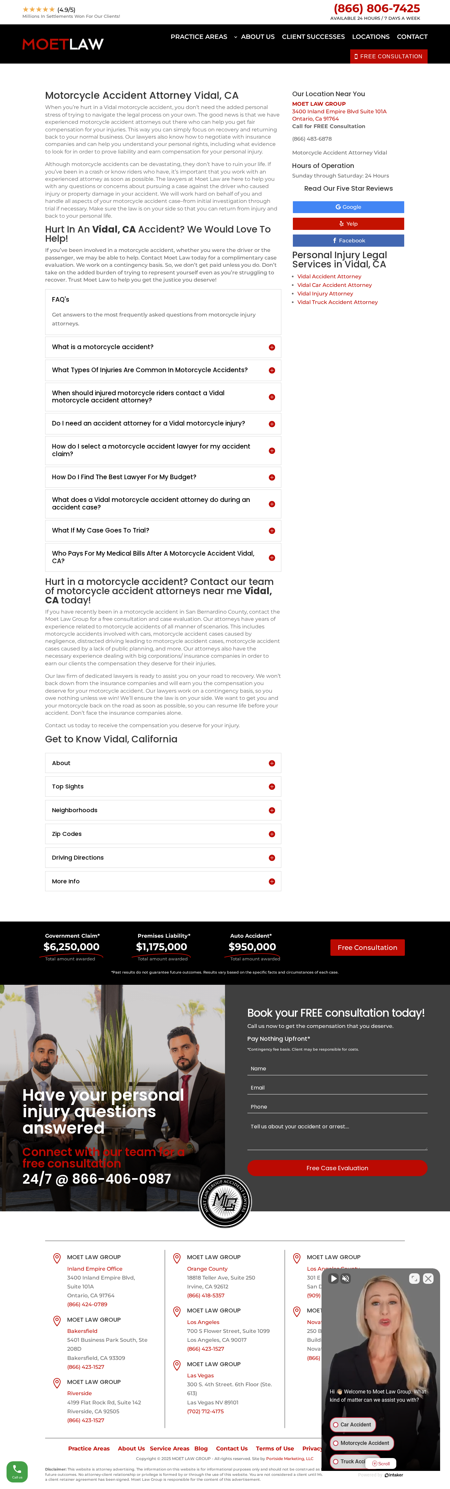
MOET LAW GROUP (319, 104)
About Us (258, 37)
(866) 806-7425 (377, 8)
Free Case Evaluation (337, 1168)
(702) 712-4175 (205, 1411)
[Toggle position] (414, 1278)
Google (352, 207)
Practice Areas (199, 37)
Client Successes (313, 37)
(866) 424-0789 (87, 1304)
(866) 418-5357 (206, 1295)
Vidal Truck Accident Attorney (337, 302)
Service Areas (169, 1448)
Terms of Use (275, 1448)
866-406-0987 (121, 1179)
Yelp (352, 224)
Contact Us (232, 1448)
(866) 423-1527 (85, 1367)
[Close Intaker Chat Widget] (428, 1278)
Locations (371, 37)
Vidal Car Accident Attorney (334, 285)
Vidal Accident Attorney (329, 276)
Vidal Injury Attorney (325, 293)
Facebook (352, 240)
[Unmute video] (333, 1278)
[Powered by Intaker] (394, 1475)
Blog (201, 1448)
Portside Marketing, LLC (290, 1458)
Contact (412, 37)
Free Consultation (368, 947)
